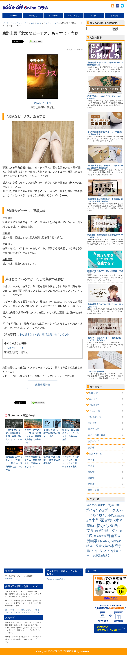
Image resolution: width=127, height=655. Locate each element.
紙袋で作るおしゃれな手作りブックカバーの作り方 (105, 97)
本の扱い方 (93, 429)
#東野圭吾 (109, 536)
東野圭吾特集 (42, 384)
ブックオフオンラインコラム (15, 23)
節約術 (91, 484)
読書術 (91, 447)
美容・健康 (93, 490)
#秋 (100, 541)
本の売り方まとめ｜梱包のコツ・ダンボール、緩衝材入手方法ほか (105, 166)
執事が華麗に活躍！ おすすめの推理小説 (52, 460)
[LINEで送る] (35, 41)
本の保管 (92, 423)
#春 (99, 536)
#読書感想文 (101, 555)
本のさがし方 (94, 416)
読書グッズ (93, 441)
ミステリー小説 (51, 23)
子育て (91, 465)
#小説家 (97, 520)
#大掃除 (108, 515)
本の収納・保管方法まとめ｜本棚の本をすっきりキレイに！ (105, 236)
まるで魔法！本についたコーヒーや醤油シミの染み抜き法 (105, 133)
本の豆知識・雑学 (96, 435)
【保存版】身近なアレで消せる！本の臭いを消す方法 (105, 305)
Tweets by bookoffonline (56, 579)
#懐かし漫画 (106, 525)
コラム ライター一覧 (96, 371)
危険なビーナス (42, 103)
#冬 (93, 515)
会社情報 (8, 578)
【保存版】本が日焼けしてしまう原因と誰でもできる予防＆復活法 (105, 200)
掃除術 (91, 472)
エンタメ (94, 15)
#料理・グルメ (111, 531)
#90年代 (104, 505)
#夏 (99, 515)
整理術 (91, 478)
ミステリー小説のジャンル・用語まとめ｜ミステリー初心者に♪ (105, 339)
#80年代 (91, 505)
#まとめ (96, 510)
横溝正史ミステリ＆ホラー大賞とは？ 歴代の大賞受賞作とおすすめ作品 (14, 463)
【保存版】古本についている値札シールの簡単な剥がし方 (105, 63)
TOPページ (12, 15)
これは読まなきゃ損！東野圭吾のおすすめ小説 (43, 334)
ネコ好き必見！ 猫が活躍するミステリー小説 (52, 433)
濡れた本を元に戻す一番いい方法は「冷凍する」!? (105, 272)
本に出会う (53, 15)
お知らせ (114, 15)
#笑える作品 (111, 541)
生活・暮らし (73, 15)
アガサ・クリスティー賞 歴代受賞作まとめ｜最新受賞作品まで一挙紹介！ (33, 436)
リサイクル (93, 459)
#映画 (91, 535)
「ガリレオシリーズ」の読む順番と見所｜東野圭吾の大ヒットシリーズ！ (14, 436)
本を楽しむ (32, 15)
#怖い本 (112, 520)
